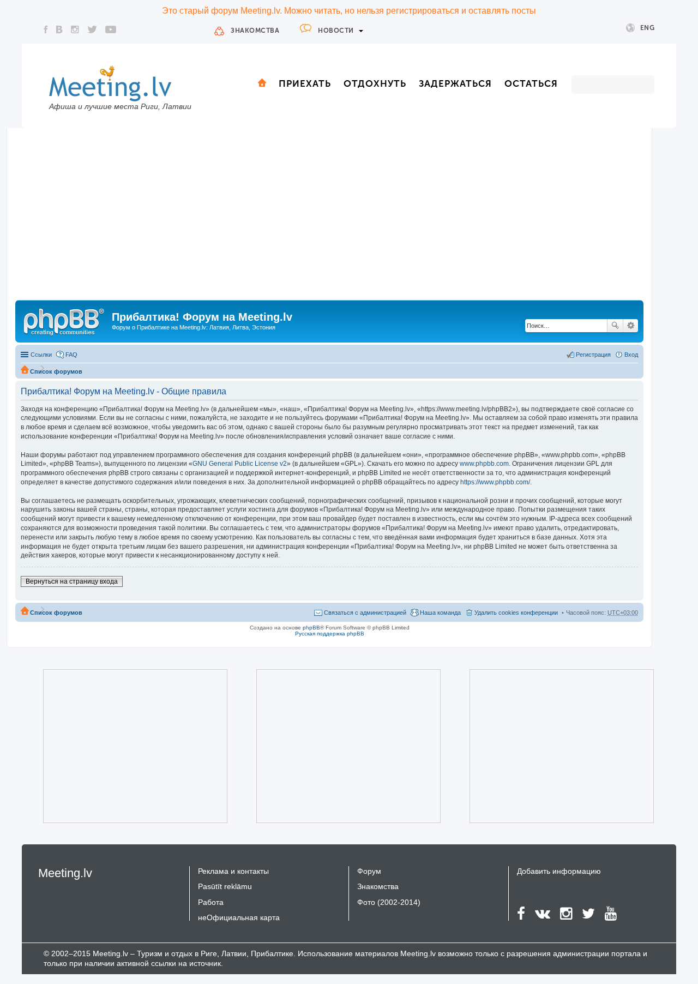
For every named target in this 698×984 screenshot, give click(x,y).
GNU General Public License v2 (239, 463)
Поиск (615, 325)
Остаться (531, 83)
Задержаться (455, 83)
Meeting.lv (65, 873)
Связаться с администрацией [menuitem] (365, 612)
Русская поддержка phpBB (329, 634)
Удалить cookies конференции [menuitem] (516, 612)
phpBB (311, 628)
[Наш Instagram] (75, 29)
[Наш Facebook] (46, 29)
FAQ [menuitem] (71, 354)
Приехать (305, 83)
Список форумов (56, 371)
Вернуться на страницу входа (72, 581)
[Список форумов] (65, 320)
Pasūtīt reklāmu (225, 886)
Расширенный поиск (630, 325)
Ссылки (41, 354)
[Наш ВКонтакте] (59, 29)
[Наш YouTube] (110, 29)
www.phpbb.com (484, 463)
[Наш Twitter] (92, 29)
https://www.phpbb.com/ (495, 482)
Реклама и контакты (233, 871)
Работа (211, 902)
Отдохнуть (375, 83)
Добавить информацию (559, 871)
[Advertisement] (329, 218)
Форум (369, 871)
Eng (647, 28)
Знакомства (255, 30)
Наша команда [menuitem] (440, 612)
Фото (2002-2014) (388, 902)
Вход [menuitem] (631, 354)
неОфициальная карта (239, 917)
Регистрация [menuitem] (593, 354)
